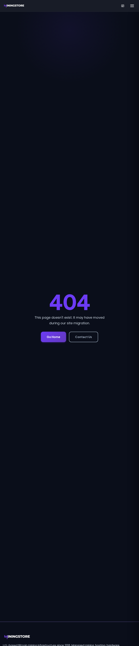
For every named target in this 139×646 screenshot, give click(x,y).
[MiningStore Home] (14, 5)
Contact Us (83, 337)
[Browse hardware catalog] (123, 6)
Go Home (53, 337)
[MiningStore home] (69, 637)
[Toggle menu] (132, 6)
